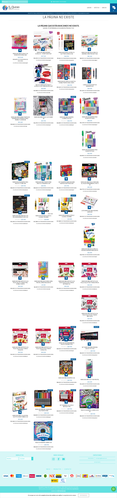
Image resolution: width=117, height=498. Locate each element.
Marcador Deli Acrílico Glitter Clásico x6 (67, 53)
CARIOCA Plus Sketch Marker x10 (90, 85)
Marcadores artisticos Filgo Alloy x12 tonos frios (90, 281)
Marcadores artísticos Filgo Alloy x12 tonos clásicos (43, 348)
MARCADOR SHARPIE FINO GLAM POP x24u (90, 117)
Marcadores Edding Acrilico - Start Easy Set (43, 53)
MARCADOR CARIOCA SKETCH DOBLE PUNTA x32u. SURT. (67, 82)
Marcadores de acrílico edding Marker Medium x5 (89, 249)
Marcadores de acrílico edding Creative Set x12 (90, 53)
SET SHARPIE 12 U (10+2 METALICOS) (66, 405)
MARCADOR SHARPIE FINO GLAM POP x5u (90, 150)
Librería (89, 7)
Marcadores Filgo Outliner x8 (43, 117)
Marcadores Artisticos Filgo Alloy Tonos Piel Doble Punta (20, 282)
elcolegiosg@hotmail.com (101, 458)
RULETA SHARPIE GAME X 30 (43, 442)
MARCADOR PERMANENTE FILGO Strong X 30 (66, 343)
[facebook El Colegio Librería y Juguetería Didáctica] (58, 459)
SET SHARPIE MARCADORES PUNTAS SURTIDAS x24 (67, 182)
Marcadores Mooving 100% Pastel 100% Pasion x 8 (43, 281)
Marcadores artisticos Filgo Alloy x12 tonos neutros (90, 315)
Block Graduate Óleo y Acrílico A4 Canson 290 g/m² (43, 85)
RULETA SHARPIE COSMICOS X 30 (90, 410)
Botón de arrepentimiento (73, 488)
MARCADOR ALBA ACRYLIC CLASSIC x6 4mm (43, 216)
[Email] (64, 459)
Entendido (83, 495)
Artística (96, 7)
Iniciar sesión (63, 1)
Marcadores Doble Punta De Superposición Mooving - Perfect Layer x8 (20, 118)
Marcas (104, 7)
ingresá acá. (63, 488)
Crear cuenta (55, 1)
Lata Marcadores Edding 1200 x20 (90, 211)
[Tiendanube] (58, 491)
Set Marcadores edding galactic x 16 (90, 347)
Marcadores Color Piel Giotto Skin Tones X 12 (20, 416)
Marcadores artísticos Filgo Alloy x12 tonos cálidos (20, 348)
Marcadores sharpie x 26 (66, 378)
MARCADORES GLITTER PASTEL (90, 379)
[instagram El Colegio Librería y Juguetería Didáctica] (53, 459)
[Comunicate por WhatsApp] (113, 489)
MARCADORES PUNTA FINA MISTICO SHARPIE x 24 (43, 182)
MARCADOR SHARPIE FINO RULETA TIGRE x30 (20, 182)
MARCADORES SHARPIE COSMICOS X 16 (66, 117)
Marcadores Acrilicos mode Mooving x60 (20, 54)
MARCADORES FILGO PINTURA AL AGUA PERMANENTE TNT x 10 (90, 183)
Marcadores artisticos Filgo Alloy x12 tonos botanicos (67, 282)
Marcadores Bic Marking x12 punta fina (43, 410)
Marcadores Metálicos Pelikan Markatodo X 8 (20, 216)
